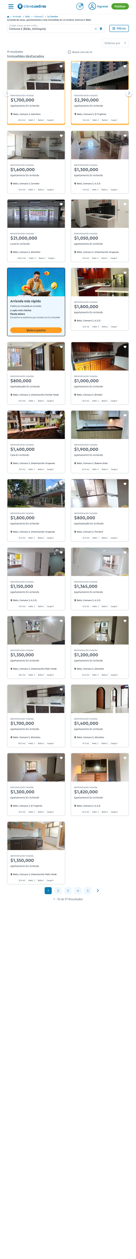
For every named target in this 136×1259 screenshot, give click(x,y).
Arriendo (17, 16)
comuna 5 (38, 16)
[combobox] (115, 43)
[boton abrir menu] (10, 6)
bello (27, 16)
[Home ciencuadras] (32, 7)
